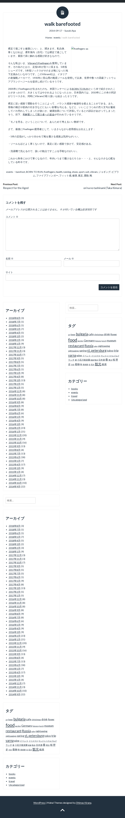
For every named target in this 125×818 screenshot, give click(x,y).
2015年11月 (15, 438)
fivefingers (49, 171)
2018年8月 (14, 318)
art (7, 720)
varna (10, 740)
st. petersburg (34, 735)
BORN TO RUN (80, 88)
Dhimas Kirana (83, 802)
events (57, 37)
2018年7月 (14, 321)
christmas (36, 719)
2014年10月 (15, 482)
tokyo (47, 735)
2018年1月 (14, 343)
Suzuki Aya (70, 30)
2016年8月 (14, 405)
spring (20, 735)
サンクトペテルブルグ (47, 741)
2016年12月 (15, 391)
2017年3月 (14, 380)
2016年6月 (14, 413)
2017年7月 (14, 365)
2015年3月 (14, 468)
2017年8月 (14, 361)
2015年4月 (14, 464)
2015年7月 (14, 453)
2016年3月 (14, 424)
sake (33, 731)
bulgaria (19, 719)
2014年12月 (15, 475)
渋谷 (10, 750)
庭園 (29, 745)
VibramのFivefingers (39, 63)
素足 (80, 175)
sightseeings (11, 736)
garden (18, 726)
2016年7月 (14, 409)
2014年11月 (15, 479)
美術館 (23, 750)
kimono (36, 726)
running (67, 171)
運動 (86, 175)
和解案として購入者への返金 (38, 114)
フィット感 (65, 175)
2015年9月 (14, 446)
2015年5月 (14, 460)
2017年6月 (14, 369)
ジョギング (104, 171)
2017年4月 (14, 376)
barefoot (20, 171)
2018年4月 (14, 332)
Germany (26, 725)
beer (10, 719)
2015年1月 (14, 471)
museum (49, 725)
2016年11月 (15, 394)
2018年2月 (14, 339)
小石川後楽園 (21, 745)
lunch (41, 726)
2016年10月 (15, 398)
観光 (35, 749)
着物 (14, 749)
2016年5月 (14, 416)
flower (51, 719)
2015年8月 (14, 449)
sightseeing (41, 731)
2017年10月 (15, 354)
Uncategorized (16, 784)
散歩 (34, 745)
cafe (28, 719)
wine (16, 740)
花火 (30, 750)
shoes (75, 171)
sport (81, 171)
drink (44, 719)
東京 (48, 745)
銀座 (41, 749)
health (59, 171)
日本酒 (39, 745)
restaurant (13, 731)
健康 (74, 175)
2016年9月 (14, 402)
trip (53, 735)
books (12, 773)
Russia (26, 731)
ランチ (9, 745)
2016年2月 (14, 427)
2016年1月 (14, 431)
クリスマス (33, 741)
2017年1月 (14, 387)
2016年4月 (14, 420)
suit (87, 171)
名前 (9, 258)
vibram (94, 171)
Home (48, 37)
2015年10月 (15, 442)
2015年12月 (15, 435)
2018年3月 (14, 336)
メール (69, 258)
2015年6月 (14, 457)
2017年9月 (14, 358)
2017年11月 (15, 350)
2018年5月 (14, 329)
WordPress (39, 802)
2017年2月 (14, 383)
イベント (24, 741)
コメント (12, 216)
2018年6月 (14, 325)
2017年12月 (15, 347)
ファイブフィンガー (47, 175)
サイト (9, 272)
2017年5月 (14, 372)
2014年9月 (14, 486)
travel (12, 781)
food (10, 725)
